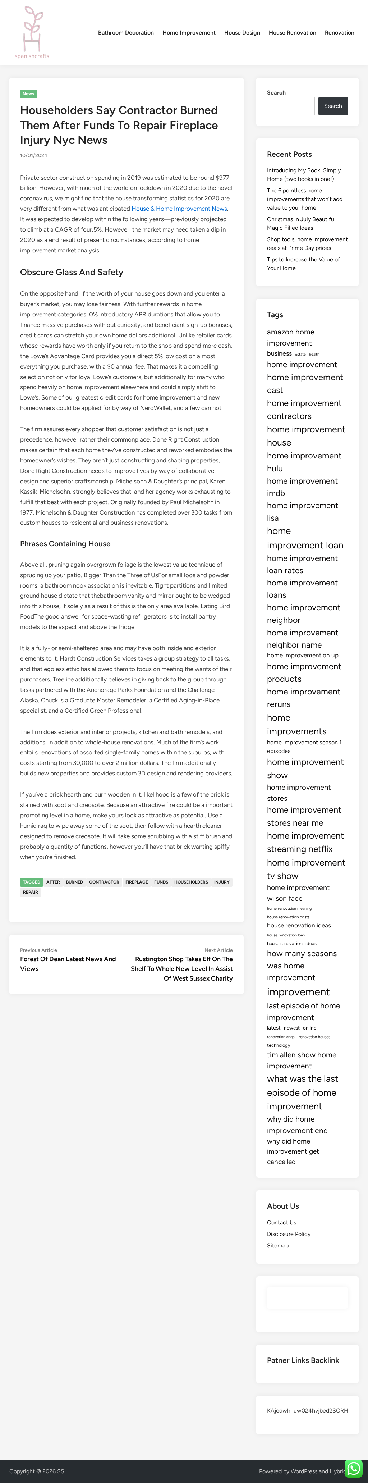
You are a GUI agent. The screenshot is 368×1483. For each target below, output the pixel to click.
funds (161, 882)
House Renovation (292, 32)
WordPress (304, 1471)
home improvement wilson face (298, 893)
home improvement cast (305, 383)
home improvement (302, 364)
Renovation (339, 32)
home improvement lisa (303, 511)
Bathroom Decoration (126, 32)
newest (292, 1028)
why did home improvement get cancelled (293, 1151)
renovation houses (314, 1037)
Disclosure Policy (288, 1234)
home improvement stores (299, 792)
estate (300, 354)
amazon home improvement (290, 337)
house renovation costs (288, 917)
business (279, 353)
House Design (242, 32)
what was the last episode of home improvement (303, 1092)
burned (74, 882)
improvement (298, 991)
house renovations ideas (292, 943)
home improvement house (306, 436)
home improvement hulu (304, 462)
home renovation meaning (289, 908)
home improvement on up (303, 655)
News (28, 93)
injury (222, 882)
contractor (104, 882)
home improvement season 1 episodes (304, 746)
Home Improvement (189, 32)
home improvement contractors (304, 409)
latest (274, 1027)
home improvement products (304, 672)
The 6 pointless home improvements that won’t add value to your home (304, 199)
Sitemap (278, 1245)
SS (60, 1471)
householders (191, 882)
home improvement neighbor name (303, 639)
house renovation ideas (299, 925)
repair (30, 892)
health (314, 354)
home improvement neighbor (304, 613)
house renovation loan (286, 935)
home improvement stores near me (304, 816)
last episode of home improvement (303, 1011)
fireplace (136, 882)
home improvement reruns (304, 697)
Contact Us (281, 1222)
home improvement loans (302, 589)
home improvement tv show (306, 869)
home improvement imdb (302, 487)
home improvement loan (305, 538)
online (309, 1028)
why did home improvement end (297, 1124)
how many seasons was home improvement (302, 966)
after (53, 882)
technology (278, 1045)
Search (276, 92)
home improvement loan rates (302, 564)
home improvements (297, 724)
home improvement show (305, 768)
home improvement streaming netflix (305, 842)
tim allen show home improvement (301, 1060)
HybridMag (344, 1471)
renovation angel (281, 1037)
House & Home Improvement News (179, 208)
